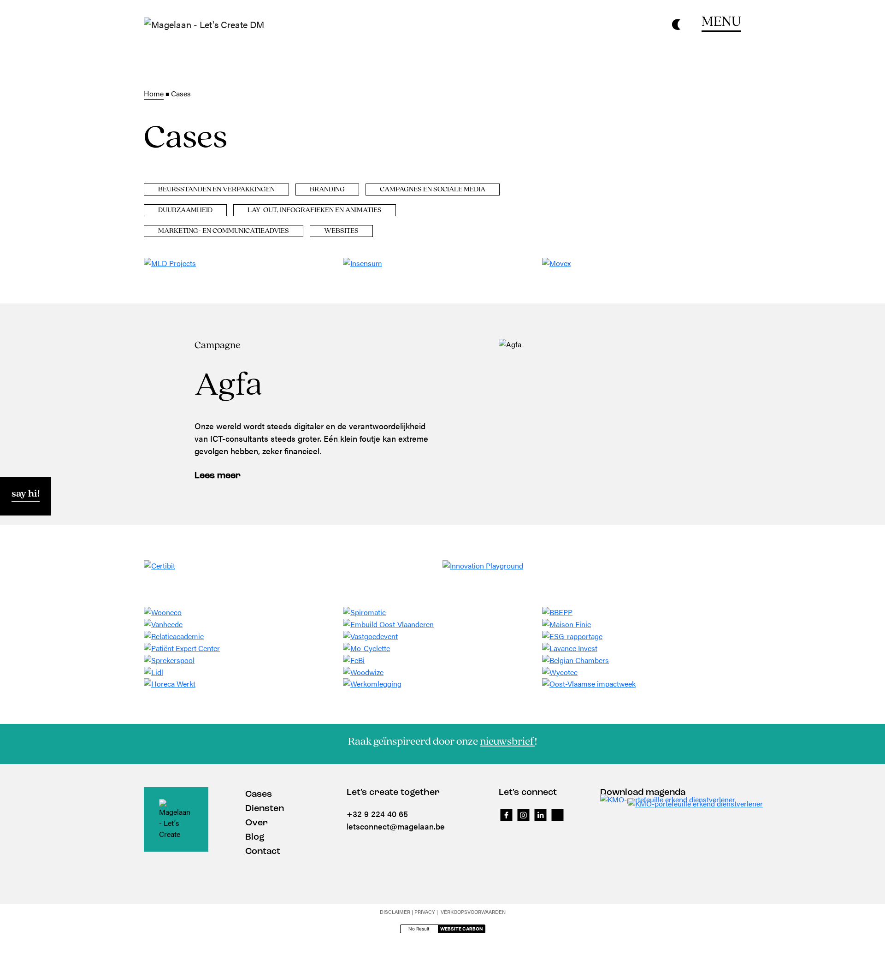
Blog (255, 837)
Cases (258, 794)
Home (154, 93)
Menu (721, 22)
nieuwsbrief (507, 741)
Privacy (424, 911)
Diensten (264, 808)
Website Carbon (461, 928)
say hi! (26, 494)
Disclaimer (395, 911)
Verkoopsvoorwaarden (473, 911)
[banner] (204, 24)
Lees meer (218, 475)
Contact (262, 851)
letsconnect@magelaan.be (396, 826)
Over (256, 823)
